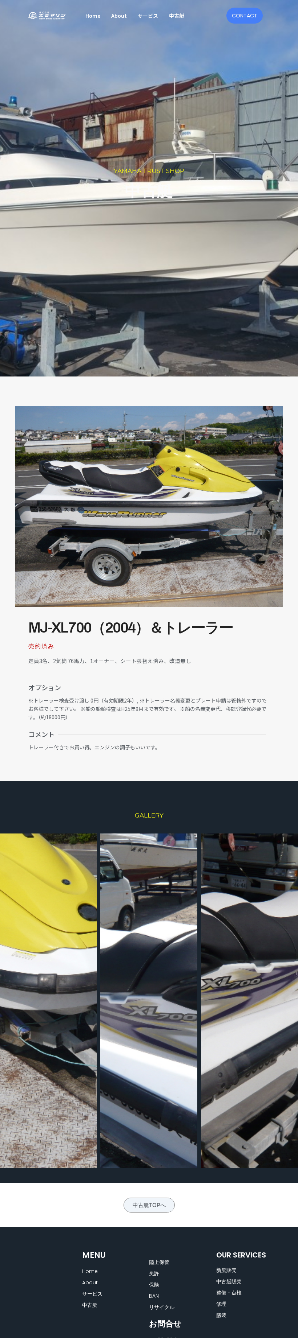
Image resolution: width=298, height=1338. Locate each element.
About (119, 15)
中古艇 (176, 15)
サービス (148, 15)
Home (92, 15)
